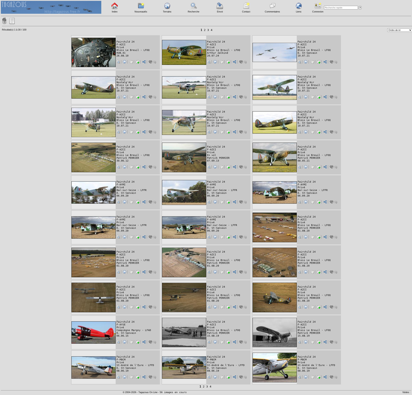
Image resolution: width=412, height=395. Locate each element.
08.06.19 (123, 370)
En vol (211, 155)
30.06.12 (123, 160)
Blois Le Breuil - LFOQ (133, 50)
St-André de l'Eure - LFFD (135, 365)
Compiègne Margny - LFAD (134, 330)
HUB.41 (121, 53)
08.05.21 (304, 160)
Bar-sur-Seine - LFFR (132, 190)
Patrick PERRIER (128, 158)
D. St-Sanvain (307, 53)
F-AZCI (121, 44)
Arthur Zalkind (217, 53)
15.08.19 (213, 335)
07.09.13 (213, 160)
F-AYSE (121, 324)
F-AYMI (121, 184)
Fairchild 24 (126, 41)
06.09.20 (123, 195)
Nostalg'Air (125, 82)
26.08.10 (123, 55)
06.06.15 (123, 335)
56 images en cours (173, 392)
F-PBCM (121, 359)
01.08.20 (304, 230)
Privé (120, 47)
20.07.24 (213, 55)
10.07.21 (304, 55)
